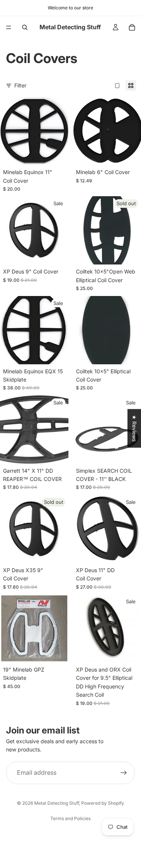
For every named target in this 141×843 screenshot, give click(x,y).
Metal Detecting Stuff (56, 803)
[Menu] (8, 27)
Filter (20, 85)
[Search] (25, 27)
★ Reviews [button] (134, 428)
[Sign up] (124, 773)
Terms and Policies (70, 818)
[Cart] (132, 27)
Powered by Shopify (102, 803)
